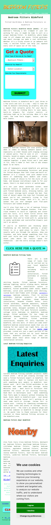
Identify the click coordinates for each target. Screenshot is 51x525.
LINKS (26, 13)
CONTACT (37, 13)
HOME (21, 13)
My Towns (9, 518)
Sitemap (5, 503)
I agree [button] (31, 505)
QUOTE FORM (42, 329)
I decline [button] (30, 510)
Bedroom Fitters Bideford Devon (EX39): (21, 29)
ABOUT (31, 13)
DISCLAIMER (44, 13)
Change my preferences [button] (30, 516)
